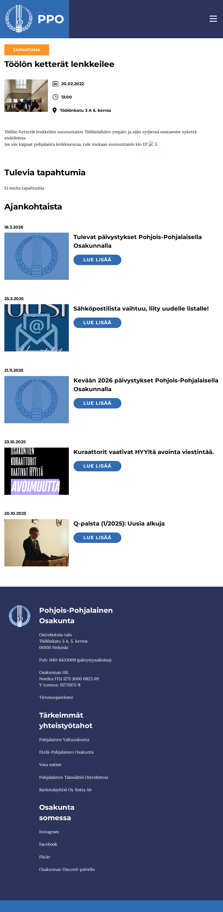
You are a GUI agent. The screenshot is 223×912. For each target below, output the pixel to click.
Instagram (49, 831)
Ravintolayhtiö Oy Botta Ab (65, 789)
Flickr (44, 857)
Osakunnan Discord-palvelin (67, 869)
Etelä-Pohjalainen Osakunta (66, 752)
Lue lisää (97, 259)
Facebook (48, 844)
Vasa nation (50, 764)
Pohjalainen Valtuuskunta (64, 739)
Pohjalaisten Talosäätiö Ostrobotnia (73, 777)
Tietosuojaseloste (56, 697)
